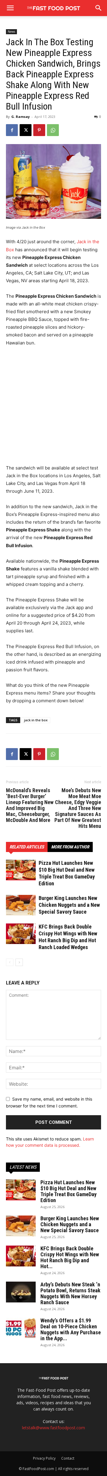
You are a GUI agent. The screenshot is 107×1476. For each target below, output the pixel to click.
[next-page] (19, 962)
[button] (98, 8)
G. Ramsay (20, 116)
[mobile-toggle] (10, 8)
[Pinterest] (39, 130)
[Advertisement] (53, 408)
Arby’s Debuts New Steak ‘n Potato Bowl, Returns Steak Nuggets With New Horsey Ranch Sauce (70, 1293)
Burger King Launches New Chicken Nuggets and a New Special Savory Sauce (69, 905)
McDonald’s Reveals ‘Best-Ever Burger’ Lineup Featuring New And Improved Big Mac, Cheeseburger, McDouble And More (30, 805)
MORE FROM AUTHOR (70, 847)
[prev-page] (9, 962)
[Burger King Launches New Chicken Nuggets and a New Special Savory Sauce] (21, 905)
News (11, 31)
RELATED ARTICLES (27, 847)
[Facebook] (12, 130)
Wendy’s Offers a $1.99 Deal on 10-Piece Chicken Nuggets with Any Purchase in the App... (70, 1329)
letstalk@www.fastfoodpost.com (53, 1427)
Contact (67, 1458)
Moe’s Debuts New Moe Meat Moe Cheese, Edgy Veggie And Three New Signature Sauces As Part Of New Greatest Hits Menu (77, 808)
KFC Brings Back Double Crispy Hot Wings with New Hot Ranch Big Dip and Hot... (69, 1257)
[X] (26, 130)
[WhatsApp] (53, 130)
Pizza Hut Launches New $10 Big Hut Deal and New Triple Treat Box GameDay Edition (68, 1191)
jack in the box (36, 720)
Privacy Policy (44, 1458)
